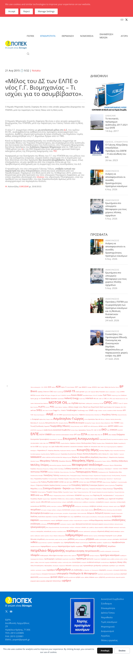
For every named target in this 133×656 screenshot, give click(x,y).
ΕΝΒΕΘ (48, 434)
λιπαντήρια (101, 536)
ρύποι (121, 559)
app (80, 387)
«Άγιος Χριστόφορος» (39, 414)
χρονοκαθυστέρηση (110, 577)
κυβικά (42, 535)
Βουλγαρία (80, 423)
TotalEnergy (81, 410)
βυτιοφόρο (45, 513)
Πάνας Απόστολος (64, 472)
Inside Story (82, 398)
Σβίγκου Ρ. (33, 485)
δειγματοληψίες (73, 513)
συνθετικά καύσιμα (93, 562)
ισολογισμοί (78, 527)
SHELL (39, 410)
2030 (45, 387)
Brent (34, 391)
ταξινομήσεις (48, 565)
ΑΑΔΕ (50, 414)
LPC (108, 398)
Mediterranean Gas (120, 398)
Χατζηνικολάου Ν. (119, 495)
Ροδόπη (44, 482)
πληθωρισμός (44, 555)
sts (59, 410)
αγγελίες (101, 498)
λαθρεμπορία (61, 535)
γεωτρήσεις (66, 513)
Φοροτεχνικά (107, 626)
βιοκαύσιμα (110, 510)
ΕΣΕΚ (78, 435)
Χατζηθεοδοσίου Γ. (109, 495)
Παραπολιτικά (97, 475)
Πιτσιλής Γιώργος (63, 479)
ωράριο (66, 580)
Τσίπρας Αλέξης (57, 492)
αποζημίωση (78, 506)
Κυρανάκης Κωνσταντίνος (68, 454)
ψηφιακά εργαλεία (120, 577)
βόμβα (52, 513)
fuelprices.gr (115, 395)
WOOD (115, 410)
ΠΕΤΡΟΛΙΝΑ (35, 472)
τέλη (125, 562)
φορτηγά (124, 574)
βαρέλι (87, 510)
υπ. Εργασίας (86, 570)
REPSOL (81, 407)
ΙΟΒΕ (36, 446)
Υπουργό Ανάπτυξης (119, 492)
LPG (110, 398)
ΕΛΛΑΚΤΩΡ (120, 430)
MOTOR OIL (58, 402)
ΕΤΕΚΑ (96, 434)
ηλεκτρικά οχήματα (97, 524)
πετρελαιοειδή (92, 550)
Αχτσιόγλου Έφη (93, 419)
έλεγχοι (87, 499)
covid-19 (69, 391)
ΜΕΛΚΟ (44, 457)
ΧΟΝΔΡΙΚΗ (78, 495)
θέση (47, 527)
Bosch (117, 387)
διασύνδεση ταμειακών (45, 516)
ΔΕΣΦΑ (101, 426)
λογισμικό (108, 536)
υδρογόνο (63, 569)
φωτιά (66, 577)
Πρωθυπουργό (117, 478)
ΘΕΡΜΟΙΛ (78, 443)
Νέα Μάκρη (61, 468)
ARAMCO (84, 387)
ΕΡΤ (75, 435)
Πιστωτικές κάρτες (53, 478)
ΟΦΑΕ (89, 468)
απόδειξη (99, 506)
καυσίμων (54, 531)
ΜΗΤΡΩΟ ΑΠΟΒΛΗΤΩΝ (56, 457)
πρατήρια (83, 555)
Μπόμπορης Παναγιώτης (43, 468)
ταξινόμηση (55, 565)
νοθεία (34, 542)
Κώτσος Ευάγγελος (90, 454)
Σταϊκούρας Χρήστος (96, 485)
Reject (26, 11)
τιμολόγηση (104, 565)
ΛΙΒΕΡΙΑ (100, 454)
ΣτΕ (70, 485)
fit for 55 (95, 395)
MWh (69, 403)
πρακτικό (74, 555)
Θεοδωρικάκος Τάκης (88, 443)
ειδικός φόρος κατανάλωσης (104, 516)
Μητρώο (112, 465)
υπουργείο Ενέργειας (36, 574)
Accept (11, 11)
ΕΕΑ (100, 430)
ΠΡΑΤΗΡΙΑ (50, 472)
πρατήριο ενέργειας (94, 555)
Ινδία (50, 446)
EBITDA (33, 395)
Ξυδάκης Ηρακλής (71, 468)
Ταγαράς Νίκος (85, 488)
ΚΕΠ (89, 446)
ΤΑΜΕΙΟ (73, 488)
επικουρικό (53, 523)
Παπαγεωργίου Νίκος (87, 471)
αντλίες (43, 506)
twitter (86, 410)
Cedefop (40, 392)
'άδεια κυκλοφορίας (35, 387)
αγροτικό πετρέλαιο (116, 499)
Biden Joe (108, 387)
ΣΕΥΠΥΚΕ (81, 482)
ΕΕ (97, 430)
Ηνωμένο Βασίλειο (65, 443)
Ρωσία (50, 481)
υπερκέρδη (102, 570)
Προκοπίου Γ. (110, 478)
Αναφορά (35, 419)
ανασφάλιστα (100, 502)
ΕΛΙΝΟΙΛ (113, 430)
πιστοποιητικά (115, 551)
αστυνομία (43, 510)
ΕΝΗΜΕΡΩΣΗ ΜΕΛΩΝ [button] (106, 36)
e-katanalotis (112, 391)
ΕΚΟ (104, 429)
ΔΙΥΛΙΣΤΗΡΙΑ (33, 430)
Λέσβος (111, 454)
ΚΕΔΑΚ (86, 446)
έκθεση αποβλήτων (70, 498)
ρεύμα (108, 559)
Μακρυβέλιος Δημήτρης (89, 457)
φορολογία (100, 574)
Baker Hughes (101, 387)
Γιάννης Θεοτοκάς (74, 426)
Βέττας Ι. (103, 419)
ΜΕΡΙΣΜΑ (48, 457)
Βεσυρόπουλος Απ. (51, 423)
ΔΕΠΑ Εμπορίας (94, 426)
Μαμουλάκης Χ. (104, 457)
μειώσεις (65, 539)
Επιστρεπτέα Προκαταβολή (40, 439)
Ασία (51, 419)
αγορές (106, 498)
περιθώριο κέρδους (95, 546)
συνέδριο (59, 562)
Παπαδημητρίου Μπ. (103, 472)
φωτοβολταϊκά (72, 577)
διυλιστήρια (63, 516)
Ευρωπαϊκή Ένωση (105, 439)
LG (102, 398)
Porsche (47, 407)
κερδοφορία (94, 531)
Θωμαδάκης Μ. (122, 443)
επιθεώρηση (44, 524)
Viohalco (100, 410)
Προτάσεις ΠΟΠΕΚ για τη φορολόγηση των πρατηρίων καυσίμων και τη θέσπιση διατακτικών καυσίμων (116, 309)
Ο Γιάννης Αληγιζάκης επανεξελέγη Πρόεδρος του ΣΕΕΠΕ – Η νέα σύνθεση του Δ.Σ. (116, 150)
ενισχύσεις (85, 520)
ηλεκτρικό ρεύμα (119, 524)
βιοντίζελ (115, 510)
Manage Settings (46, 11)
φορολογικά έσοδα (108, 574)
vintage (96, 410)
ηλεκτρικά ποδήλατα (109, 524)
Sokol (46, 410)
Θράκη (116, 443)
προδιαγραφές (49, 559)
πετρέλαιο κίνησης (74, 550)
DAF (89, 391)
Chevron (46, 392)
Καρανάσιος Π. (42, 450)
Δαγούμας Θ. (40, 430)
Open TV (121, 403)
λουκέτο (115, 535)
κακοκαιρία (116, 527)
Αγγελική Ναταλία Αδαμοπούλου (71, 414)
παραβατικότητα (118, 542)
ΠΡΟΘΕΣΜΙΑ (56, 472)
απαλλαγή (59, 506)
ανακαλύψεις (92, 502)
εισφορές (53, 520)
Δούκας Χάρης (74, 430)
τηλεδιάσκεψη (75, 565)
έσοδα (95, 498)
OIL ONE (101, 403)
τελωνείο (68, 565)
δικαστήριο (55, 516)
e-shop (117, 391)
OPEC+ (116, 403)
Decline (122, 651)
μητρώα (90, 538)
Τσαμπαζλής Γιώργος (68, 492)
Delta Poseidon (100, 392)
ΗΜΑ (44, 443)
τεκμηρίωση (62, 565)
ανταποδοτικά (35, 506)
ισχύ (87, 527)
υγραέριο (50, 569)
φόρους (97, 577)
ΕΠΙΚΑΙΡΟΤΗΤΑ (121, 141)
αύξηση (83, 510)
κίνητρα (110, 527)
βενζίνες (91, 510)
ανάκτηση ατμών (78, 502)
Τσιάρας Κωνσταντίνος (83, 492)
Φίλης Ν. (51, 495)
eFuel (42, 395)
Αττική (86, 419)
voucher (105, 410)
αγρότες (33, 502)
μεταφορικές (82, 539)
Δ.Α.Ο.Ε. (81, 426)
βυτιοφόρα (36, 513)
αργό (118, 506)
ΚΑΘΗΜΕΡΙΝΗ (66, 446)
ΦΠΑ (46, 494)
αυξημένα (59, 510)
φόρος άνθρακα (89, 577)
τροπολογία (38, 570)
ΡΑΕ (39, 482)
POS (52, 406)
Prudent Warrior (58, 407)
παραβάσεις (99, 542)
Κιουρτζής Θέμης (88, 450)
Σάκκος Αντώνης (106, 482)
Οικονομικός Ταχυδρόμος (97, 468)
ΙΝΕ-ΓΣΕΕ (33, 446)
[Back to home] (16, 45)
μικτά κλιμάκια (103, 539)
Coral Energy (60, 391)
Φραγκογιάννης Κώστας (60, 495)
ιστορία (83, 527)
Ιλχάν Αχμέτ (45, 446)
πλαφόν (35, 555)
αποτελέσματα (85, 506)
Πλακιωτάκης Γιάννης (74, 478)
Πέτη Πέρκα (72, 472)
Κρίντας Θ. (57, 454)
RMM (89, 407)
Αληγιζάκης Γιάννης (109, 414)
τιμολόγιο (112, 565)
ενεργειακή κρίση (78, 520)
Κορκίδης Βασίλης (45, 454)
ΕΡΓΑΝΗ (72, 434)
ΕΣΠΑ (84, 434)
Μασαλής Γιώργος (35, 461)
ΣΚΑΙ (85, 482)
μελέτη (76, 539)
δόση (69, 516)
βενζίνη (97, 509)
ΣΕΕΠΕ (75, 482)
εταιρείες (68, 524)
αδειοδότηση (45, 502)
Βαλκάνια (108, 419)
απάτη (49, 506)
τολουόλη (122, 565)
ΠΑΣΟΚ (125, 469)
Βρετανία (98, 423)
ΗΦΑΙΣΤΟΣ (54, 442)
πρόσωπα (90, 559)
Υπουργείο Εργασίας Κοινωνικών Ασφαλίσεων (103, 492)
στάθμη (36, 562)
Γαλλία (121, 423)
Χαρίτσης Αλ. (97, 495)
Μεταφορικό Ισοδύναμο (87, 464)
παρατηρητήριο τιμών (66, 546)
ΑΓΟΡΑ (124, 35)
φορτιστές (34, 577)
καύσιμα (72, 531)
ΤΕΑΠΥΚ (78, 489)
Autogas (89, 387)
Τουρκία (49, 492)
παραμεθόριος (46, 546)
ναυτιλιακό (123, 539)
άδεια (63, 498)
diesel (107, 391)
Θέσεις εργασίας (109, 640)
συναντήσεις (76, 562)
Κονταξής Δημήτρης (35, 454)
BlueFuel (113, 387)
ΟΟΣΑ (86, 468)
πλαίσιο (40, 177)
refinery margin (73, 407)
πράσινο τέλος (67, 555)
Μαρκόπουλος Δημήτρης (116, 457)
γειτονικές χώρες (58, 513)
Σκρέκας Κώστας (55, 485)
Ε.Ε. (92, 430)
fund (119, 395)
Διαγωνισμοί (107, 631)
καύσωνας (80, 531)
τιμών (116, 565)
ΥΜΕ (90, 492)
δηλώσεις (107, 513)
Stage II (55, 410)
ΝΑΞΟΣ (56, 468)
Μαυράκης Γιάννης (49, 460)
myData (74, 403)
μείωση (60, 539)
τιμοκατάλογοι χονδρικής (92, 565)
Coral (55, 392)
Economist (38, 395)
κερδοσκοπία (87, 531)
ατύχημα (49, 510)
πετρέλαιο (112, 546)
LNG (105, 398)
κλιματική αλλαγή (103, 531)
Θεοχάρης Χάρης (101, 443)
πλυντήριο (60, 555)
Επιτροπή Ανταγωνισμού (81, 439)
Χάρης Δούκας (85, 495)
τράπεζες (33, 570)
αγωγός (38, 502)
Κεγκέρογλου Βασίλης (65, 450)
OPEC (108, 402)
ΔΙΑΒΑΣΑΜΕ (110, 115)
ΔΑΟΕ (86, 426)
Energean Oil (54, 395)
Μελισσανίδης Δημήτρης (55, 465)
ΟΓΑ (83, 468)
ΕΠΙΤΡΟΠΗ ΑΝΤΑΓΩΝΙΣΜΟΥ (62, 434)
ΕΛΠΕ (35, 434)
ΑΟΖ (55, 414)
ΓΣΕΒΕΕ (116, 423)
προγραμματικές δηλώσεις (37, 559)
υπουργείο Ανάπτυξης (120, 570)
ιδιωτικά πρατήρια (64, 527)
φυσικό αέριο (57, 576)
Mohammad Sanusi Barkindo (41, 403)
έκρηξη (77, 499)
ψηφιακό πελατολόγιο (53, 581)
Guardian (54, 398)
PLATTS (41, 406)
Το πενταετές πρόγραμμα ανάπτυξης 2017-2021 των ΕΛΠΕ (116, 123)
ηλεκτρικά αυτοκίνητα (83, 524)
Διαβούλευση (48, 430)
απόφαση (111, 506)
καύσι (64, 531)
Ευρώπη (126, 439)
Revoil (85, 407)
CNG (51, 392)
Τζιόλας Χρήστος (42, 492)
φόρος (82, 577)
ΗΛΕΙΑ (41, 443)
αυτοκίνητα (66, 510)
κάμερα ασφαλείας (99, 527)
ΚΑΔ (61, 446)
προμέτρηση (65, 559)
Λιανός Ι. (116, 454)
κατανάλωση (47, 531)
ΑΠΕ (58, 414)
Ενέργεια (121, 434)
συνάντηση (53, 562)
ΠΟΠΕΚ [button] (30, 35)
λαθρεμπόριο (74, 535)
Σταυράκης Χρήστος (80, 485)
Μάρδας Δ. (75, 457)
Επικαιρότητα (108, 608)
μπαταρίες (116, 539)
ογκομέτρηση (69, 542)
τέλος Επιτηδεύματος (37, 565)
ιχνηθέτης (91, 527)
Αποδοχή (105, 651)
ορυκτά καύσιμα (84, 542)
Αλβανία (82, 415)
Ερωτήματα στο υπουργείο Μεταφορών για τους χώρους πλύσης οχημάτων (116, 209)
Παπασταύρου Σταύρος (87, 475)
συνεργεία (83, 562)
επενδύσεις (107, 520)
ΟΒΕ (80, 469)
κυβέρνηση (37, 535)
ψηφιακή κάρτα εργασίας (38, 581)
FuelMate (100, 395)
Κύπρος (79, 454)
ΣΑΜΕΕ (56, 482)
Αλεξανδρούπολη (89, 414)
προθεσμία (58, 559)
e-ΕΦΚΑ (122, 392)
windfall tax (110, 410)
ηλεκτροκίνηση (38, 527)
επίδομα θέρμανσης (96, 520)
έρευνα (92, 498)
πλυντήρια (52, 555)
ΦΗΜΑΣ (42, 495)
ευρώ (73, 524)
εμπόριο (71, 520)
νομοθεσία (50, 542)
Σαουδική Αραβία (122, 482)
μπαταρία (109, 539)
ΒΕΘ (99, 419)
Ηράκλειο (73, 443)
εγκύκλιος (77, 516)
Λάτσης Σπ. (105, 454)
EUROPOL (63, 395)
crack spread (79, 392)
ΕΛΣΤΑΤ (42, 435)
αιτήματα (64, 502)
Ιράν (53, 446)
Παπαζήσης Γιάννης (51, 475)
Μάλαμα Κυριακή (67, 457)
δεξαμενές (91, 513)
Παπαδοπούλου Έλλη (115, 472)
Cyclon (86, 391)
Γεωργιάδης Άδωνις (60, 425)
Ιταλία (57, 446)
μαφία (56, 539)
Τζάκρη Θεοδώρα (107, 489)
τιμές (81, 565)
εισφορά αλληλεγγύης (44, 520)
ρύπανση (117, 559)
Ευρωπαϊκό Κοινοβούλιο (117, 439)
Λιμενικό (121, 454)
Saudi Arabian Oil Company (111, 407)
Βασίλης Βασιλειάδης (116, 419)
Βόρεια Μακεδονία (105, 423)
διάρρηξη (113, 513)
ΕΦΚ (105, 434)
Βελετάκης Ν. (35, 423)
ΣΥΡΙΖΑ (99, 482)
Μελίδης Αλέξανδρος (119, 461)
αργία (115, 506)
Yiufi (32, 415)
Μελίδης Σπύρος (40, 464)
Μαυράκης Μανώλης (65, 461)
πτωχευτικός (97, 559)
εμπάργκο (59, 520)
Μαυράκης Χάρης (83, 460)
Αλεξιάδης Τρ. (97, 414)
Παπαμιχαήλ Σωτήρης (75, 475)
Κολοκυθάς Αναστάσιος (119, 450)
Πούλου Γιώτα (89, 479)
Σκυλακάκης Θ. (64, 485)
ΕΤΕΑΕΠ (92, 434)
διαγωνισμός (119, 513)
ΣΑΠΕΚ (61, 482)
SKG (44, 410)
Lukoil (113, 398)
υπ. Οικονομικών (94, 570)
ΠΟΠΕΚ (44, 471)
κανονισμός (122, 527)
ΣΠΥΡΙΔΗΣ (93, 482)
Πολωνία (82, 478)
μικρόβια (96, 539)
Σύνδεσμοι (106, 603)
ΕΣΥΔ (89, 434)
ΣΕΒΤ (67, 482)
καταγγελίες (39, 531)
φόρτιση (102, 577)
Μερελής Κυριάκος (66, 465)
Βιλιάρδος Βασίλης (63, 423)
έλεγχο (82, 498)
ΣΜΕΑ (87, 482)
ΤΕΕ (55, 151)
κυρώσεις (46, 535)
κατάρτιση (33, 531)
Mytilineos (82, 403)
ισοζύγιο (72, 527)
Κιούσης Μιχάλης (104, 450)
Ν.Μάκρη (51, 468)
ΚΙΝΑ (99, 446)
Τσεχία (75, 492)
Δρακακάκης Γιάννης (85, 430)
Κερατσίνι (73, 450)
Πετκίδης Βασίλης (116, 475)
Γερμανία (46, 426)
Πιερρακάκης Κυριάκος (41, 479)
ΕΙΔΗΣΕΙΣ (109, 141)
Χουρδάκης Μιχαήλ (36, 499)
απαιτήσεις (54, 506)
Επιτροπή (60, 439)
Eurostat (69, 395)
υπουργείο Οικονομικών (48, 574)
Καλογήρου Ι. (34, 450)
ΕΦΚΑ (110, 434)
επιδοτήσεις (118, 520)
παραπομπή (54, 546)
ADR (58, 386)
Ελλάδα (114, 435)
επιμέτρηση (63, 524)
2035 (49, 387)
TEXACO (63, 410)
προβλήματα (123, 555)
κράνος (122, 531)
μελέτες (71, 539)
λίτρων (51, 535)
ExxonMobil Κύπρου (88, 395)
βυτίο (120, 510)
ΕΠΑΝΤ (53, 434)
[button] (28, 54)
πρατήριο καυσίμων (110, 555)
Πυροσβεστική (34, 482)
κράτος (32, 535)
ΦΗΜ (37, 495)
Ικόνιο (40, 446)
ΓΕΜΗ (112, 423)
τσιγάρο (44, 570)
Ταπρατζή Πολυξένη (95, 489)
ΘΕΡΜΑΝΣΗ (68, 35)
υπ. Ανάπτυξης (76, 570)
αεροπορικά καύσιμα (56, 502)
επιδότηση (35, 523)
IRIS (95, 398)
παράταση (92, 542)
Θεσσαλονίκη (109, 443)
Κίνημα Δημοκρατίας (111, 446)
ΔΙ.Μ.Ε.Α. (105, 426)
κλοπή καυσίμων (115, 531)
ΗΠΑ (47, 443)
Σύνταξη (40, 488)
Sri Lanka (50, 410)
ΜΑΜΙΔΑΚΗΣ (36, 457)
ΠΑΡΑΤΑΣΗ (115, 468)
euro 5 (59, 395)
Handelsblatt (61, 398)
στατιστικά (41, 562)
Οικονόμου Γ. (109, 469)
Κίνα (105, 446)
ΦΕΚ (33, 495)
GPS (40, 398)
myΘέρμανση (89, 403)
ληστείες (91, 535)
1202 (42, 387)
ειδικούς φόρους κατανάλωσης (89, 516)
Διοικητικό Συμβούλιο (62, 430)
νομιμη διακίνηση (42, 542)
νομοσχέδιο (56, 542)
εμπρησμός (66, 520)
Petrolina (35, 407)
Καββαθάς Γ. (120, 446)
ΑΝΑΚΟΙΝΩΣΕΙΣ (112, 171)
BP (121, 386)
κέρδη (106, 527)
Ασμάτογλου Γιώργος (68, 418)
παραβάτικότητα (107, 542)
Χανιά (91, 495)
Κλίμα (111, 450)
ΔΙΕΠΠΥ (111, 426)
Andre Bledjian (70, 387)
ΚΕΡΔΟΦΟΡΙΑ (94, 446)
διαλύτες (34, 516)
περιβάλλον (79, 546)
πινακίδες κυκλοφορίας (105, 551)
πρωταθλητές (72, 559)
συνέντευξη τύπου (67, 562)
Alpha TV (64, 387)
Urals (91, 410)
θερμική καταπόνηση (54, 527)
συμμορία (47, 562)
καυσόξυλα (60, 531)
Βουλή (72, 422)
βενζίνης (104, 510)
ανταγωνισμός (121, 502)
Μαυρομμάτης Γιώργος (100, 461)
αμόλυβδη (70, 502)
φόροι (78, 577)
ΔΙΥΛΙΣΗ (121, 426)
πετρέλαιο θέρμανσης (48, 550)
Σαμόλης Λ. (114, 482)
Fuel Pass (107, 395)
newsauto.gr (96, 403)
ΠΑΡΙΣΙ (120, 468)
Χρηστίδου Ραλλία (56, 499)
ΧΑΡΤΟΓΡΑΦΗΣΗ (70, 495)
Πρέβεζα (96, 478)
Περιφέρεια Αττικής (106, 475)
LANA (100, 398)
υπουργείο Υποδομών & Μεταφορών (77, 573)
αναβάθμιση (85, 502)
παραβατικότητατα (35, 546)
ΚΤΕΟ (102, 446)
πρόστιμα (81, 558)
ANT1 (76, 387)
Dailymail (93, 391)
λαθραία (56, 535)
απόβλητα (92, 506)
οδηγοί (77, 542)
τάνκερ (119, 562)
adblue (53, 387)
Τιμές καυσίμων (109, 621)
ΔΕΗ (89, 426)
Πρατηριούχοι (102, 478)
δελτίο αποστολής (82, 513)
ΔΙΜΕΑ (116, 426)
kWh (97, 398)
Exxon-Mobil (76, 395)
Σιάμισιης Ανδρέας (42, 485)
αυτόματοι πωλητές (75, 510)
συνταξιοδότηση (105, 562)
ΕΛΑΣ (108, 430)
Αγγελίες (105, 635)
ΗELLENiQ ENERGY (35, 443)
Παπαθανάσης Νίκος (64, 475)
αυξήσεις (54, 510)
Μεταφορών (106, 465)
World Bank (119, 410)
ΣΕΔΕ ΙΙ (70, 482)
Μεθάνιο (109, 461)
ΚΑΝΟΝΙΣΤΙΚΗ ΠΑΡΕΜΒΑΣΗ (77, 446)
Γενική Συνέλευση (37, 426)
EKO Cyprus (48, 395)
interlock (89, 398)
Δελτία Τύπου (108, 612)
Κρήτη (52, 454)
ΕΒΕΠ (95, 430)
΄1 (45, 414)
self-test (33, 410)
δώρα (72, 516)
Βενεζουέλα (42, 423)
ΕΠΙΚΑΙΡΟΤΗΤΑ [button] (47, 35)
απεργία (68, 505)
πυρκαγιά (103, 559)
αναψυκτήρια (113, 502)
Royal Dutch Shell (97, 407)
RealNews (65, 407)
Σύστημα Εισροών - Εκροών (57, 488)
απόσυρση (105, 506)
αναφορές (106, 502)
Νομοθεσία (106, 617)
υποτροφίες (110, 570)
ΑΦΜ (60, 415)
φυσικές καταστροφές (44, 577)
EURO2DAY (24, 187)
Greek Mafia (45, 398)
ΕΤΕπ (99, 434)
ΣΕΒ (65, 482)
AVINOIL (94, 387)
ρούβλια (112, 559)
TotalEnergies (71, 410)
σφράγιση (113, 562)
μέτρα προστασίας (50, 539)
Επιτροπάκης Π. (53, 439)
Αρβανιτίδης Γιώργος (44, 419)
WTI (124, 410)
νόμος (62, 542)
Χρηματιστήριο (46, 498)
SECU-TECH (123, 407)
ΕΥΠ (101, 434)
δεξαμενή (99, 513)
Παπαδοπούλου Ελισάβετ (37, 475)
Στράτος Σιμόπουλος (110, 485)
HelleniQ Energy (71, 398)
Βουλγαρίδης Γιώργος (90, 423)
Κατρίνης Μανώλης (54, 450)
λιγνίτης (96, 535)
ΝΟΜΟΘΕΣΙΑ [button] (86, 35)
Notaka (36, 70)
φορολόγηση (117, 574)
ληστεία (86, 536)
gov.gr (36, 398)
